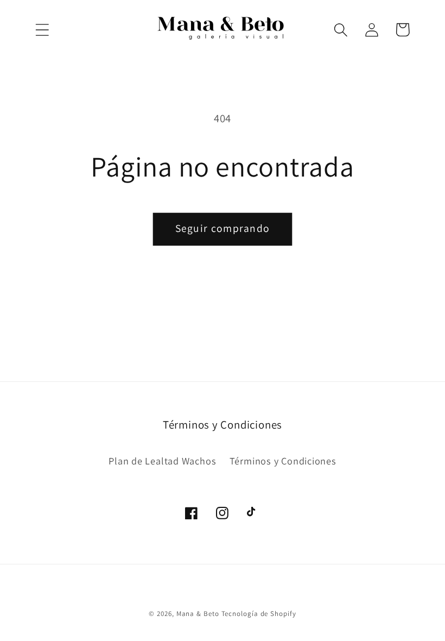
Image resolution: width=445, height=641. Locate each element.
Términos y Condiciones (283, 460)
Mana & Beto (197, 613)
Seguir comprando (222, 228)
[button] (42, 29)
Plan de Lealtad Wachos (162, 460)
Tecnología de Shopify (258, 613)
